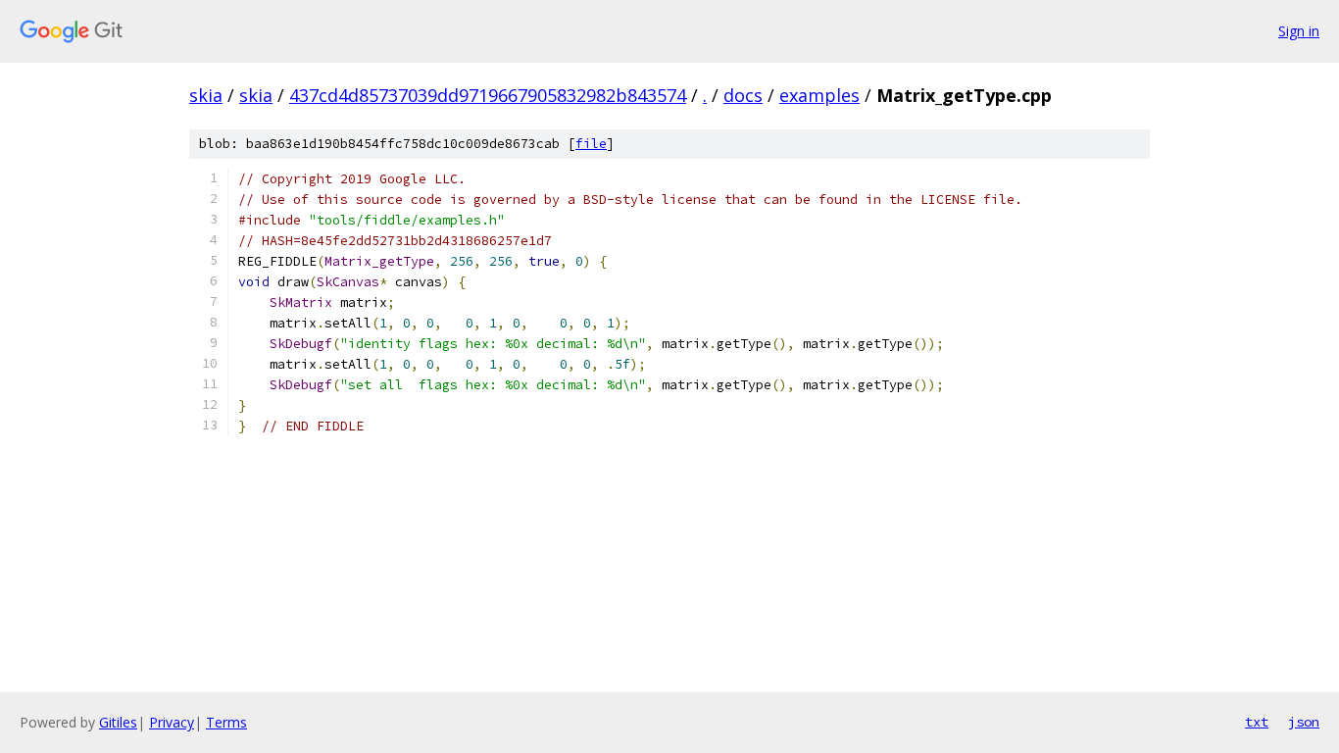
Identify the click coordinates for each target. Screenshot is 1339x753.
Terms (226, 722)
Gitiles (118, 722)
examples (819, 95)
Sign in (1298, 31)
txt (1256, 721)
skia (206, 95)
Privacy (171, 722)
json (1303, 721)
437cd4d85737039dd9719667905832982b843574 (487, 95)
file (591, 143)
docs (743, 95)
